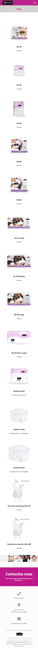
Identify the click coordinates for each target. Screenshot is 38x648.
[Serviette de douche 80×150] (19, 491)
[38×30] (19, 32)
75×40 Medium (19, 276)
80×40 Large (19, 314)
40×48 (19, 161)
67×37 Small (19, 238)
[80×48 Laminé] (19, 376)
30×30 (19, 85)
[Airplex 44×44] (19, 452)
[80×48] (19, 185)
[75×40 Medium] (19, 261)
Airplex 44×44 (19, 467)
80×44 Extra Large (19, 353)
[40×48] (19, 146)
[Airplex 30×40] (19, 414)
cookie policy (11, 640)
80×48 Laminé (19, 391)
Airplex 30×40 (19, 429)
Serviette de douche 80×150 (19, 506)
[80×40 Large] (19, 299)
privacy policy (18, 640)
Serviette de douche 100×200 (19, 544)
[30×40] (19, 108)
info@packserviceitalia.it (19, 623)
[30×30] (19, 70)
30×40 (19, 123)
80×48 (19, 200)
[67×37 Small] (19, 223)
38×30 (19, 47)
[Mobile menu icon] (34, 3)
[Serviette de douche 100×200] (19, 529)
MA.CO (29, 640)
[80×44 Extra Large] (19, 338)
